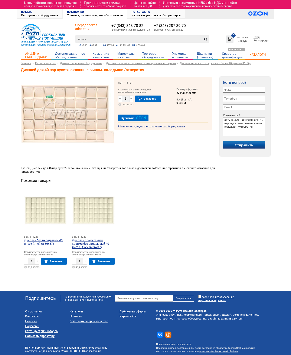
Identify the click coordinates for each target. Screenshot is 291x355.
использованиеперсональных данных (216, 299)
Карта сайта (128, 316)
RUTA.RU (27, 11)
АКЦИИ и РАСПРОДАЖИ (36, 55)
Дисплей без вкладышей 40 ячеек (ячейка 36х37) (43, 242)
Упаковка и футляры (180, 55)
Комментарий (231, 115)
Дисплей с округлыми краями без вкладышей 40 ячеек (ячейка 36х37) (90, 244)
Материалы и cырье (126, 55)
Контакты (32, 316)
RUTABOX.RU (75, 11)
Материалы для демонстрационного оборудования (151, 126)
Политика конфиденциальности (173, 344)
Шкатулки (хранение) (205, 55)
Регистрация (262, 40)
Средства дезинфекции (232, 55)
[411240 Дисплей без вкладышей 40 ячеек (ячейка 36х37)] (45, 210)
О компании (33, 311)
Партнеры (32, 326)
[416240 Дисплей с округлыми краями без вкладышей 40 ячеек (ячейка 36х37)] (93, 210)
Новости (31, 321)
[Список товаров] (237, 40)
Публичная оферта (133, 311)
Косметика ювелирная (100, 55)
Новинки (76, 316)
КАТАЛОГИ (257, 55)
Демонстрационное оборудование (70, 55)
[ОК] (168, 334)
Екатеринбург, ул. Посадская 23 (130, 29)
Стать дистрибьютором (41, 331)
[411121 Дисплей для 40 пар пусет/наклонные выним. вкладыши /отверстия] (67, 150)
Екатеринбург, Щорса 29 (168, 29)
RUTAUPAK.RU (141, 11)
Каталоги (76, 311)
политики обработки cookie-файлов (218, 351)
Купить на (133, 118)
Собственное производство (89, 321)
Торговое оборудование (153, 55)
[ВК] (160, 334)
